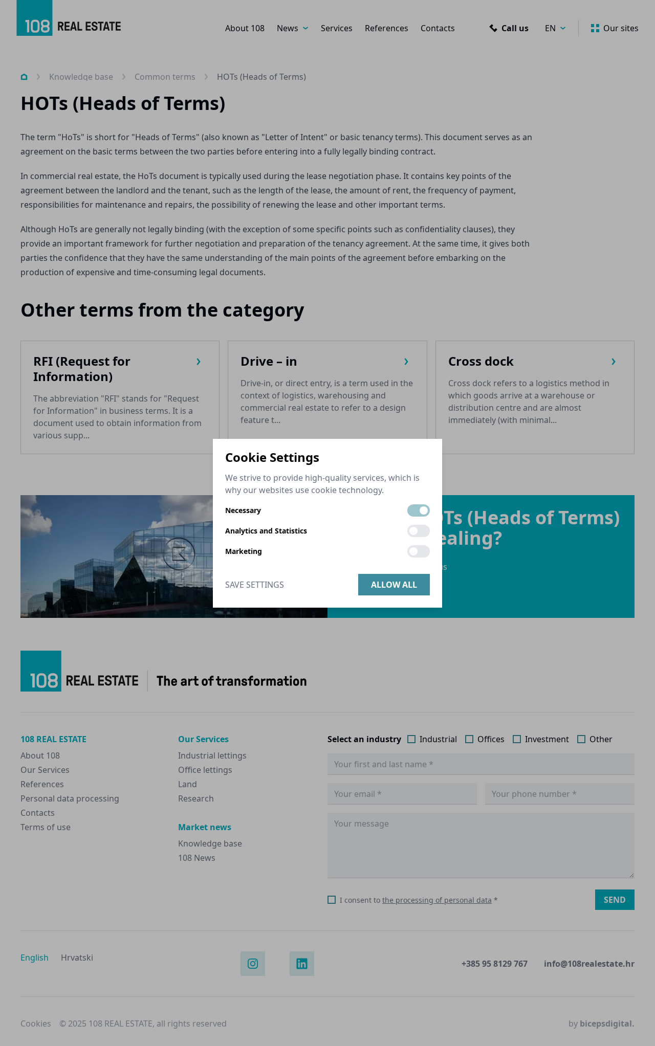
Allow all (394, 584)
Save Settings (254, 584)
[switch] (418, 510)
